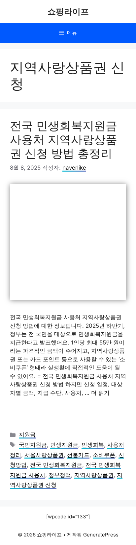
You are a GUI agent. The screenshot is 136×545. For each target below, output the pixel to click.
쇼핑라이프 (68, 11)
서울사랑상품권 (44, 455)
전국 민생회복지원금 (56, 465)
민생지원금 (64, 444)
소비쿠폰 (104, 455)
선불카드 (78, 455)
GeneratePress (101, 535)
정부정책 (60, 475)
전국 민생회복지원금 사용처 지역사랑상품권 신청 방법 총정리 (63, 139)
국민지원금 (33, 444)
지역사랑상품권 (94, 475)
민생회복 (93, 444)
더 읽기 (100, 393)
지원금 (27, 434)
